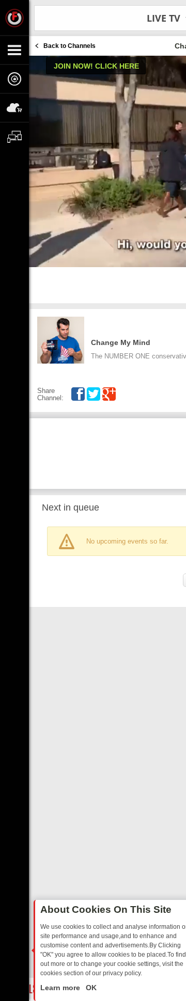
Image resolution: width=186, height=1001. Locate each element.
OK (90, 987)
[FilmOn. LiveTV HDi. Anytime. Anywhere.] (14, 17)
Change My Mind (120, 342)
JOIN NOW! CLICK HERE (96, 66)
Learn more (61, 987)
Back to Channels (69, 46)
